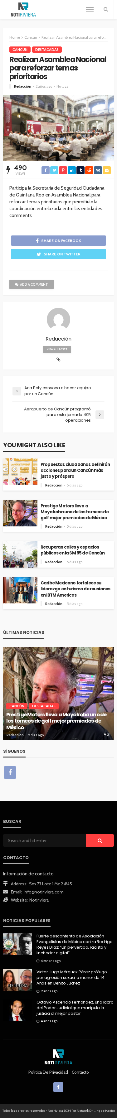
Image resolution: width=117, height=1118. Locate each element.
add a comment (34, 284)
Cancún (19, 49)
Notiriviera (39, 900)
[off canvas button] (90, 9)
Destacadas (47, 49)
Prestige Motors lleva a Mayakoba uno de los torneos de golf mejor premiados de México (75, 512)
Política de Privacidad (48, 1072)
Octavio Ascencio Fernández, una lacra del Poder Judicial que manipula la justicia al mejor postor (75, 1007)
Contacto (80, 1072)
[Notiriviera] (23, 9)
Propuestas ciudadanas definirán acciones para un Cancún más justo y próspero (75, 470)
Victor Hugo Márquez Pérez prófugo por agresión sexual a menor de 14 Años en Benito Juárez (72, 977)
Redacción (22, 86)
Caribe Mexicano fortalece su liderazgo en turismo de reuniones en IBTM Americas (75, 589)
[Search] (105, 9)
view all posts (57, 349)
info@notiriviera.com (44, 892)
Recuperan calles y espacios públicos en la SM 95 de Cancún (73, 550)
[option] (58, 693)
